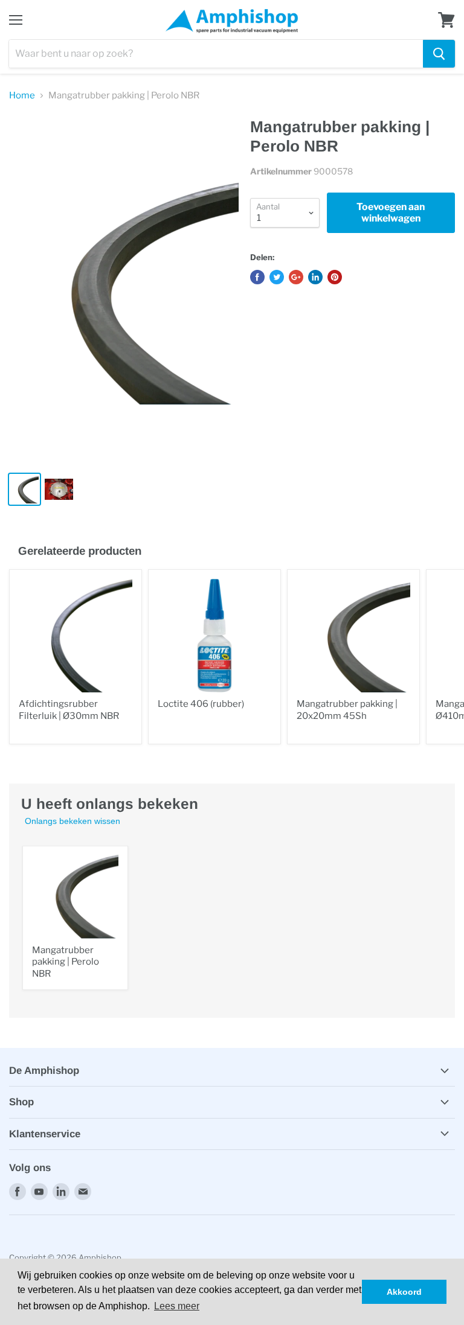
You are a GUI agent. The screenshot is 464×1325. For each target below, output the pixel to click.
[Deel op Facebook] (257, 277)
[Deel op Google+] (296, 277)
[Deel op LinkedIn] (315, 277)
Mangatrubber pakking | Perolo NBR (65, 962)
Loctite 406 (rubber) (201, 703)
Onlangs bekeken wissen (72, 821)
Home (22, 96)
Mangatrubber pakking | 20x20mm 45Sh (347, 709)
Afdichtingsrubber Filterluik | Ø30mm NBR (69, 709)
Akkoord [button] (404, 1292)
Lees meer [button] (176, 1306)
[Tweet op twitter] (276, 277)
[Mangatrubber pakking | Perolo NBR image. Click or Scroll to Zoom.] (124, 290)
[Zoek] (439, 54)
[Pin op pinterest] (334, 277)
